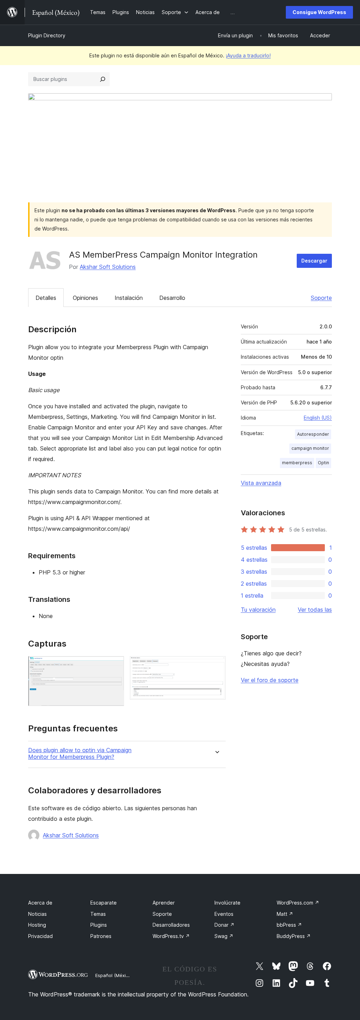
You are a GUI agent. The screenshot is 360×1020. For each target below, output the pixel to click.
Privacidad (40, 936)
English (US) (318, 418)
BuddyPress (294, 936)
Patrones (100, 936)
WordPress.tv (171, 936)
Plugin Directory (46, 35)
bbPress (289, 925)
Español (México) (114, 975)
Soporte (321, 297)
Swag (223, 936)
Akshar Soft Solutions (108, 266)
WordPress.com (298, 903)
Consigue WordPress (319, 12)
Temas (98, 914)
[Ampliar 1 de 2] (114, 665)
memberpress (297, 462)
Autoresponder (313, 434)
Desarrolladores (171, 925)
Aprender (164, 903)
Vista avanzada (261, 482)
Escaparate (103, 903)
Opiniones (85, 297)
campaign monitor (310, 448)
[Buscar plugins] (103, 79)
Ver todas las (315, 609)
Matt (285, 914)
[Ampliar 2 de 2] (216, 665)
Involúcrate (227, 903)
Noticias (37, 914)
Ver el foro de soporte (269, 680)
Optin (323, 462)
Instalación (129, 297)
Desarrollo (172, 297)
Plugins (98, 925)
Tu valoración (258, 609)
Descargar (314, 261)
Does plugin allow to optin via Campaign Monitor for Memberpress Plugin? (79, 753)
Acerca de (40, 903)
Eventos (223, 914)
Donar (224, 925)
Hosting (37, 925)
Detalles (46, 297)
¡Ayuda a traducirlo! (248, 55)
